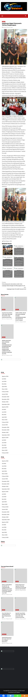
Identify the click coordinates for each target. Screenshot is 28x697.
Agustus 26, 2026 (9, 318)
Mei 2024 (4, 445)
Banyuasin (4, 581)
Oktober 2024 (5, 432)
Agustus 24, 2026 (23, 321)
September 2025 (6, 404)
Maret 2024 (4, 450)
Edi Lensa (4, 27)
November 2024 (5, 429)
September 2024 (6, 435)
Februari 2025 (5, 422)
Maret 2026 (4, 389)
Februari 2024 (5, 452)
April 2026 (4, 386)
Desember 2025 (5, 396)
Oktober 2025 (5, 401)
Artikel (17, 581)
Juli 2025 (4, 409)
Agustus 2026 (5, 376)
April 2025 (4, 417)
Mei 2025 (4, 414)
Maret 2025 (4, 419)
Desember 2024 (5, 427)
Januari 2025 (5, 424)
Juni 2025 (4, 412)
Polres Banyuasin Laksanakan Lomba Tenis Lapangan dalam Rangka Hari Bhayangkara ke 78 (13, 284)
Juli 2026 (4, 378)
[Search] (25, 16)
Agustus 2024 (5, 437)
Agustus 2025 (5, 406)
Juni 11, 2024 (10, 27)
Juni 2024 (4, 442)
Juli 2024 (4, 440)
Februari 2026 (5, 391)
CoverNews (10, 692)
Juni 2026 (4, 381)
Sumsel (3, 21)
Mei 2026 (4, 384)
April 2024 (4, 447)
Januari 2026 (5, 394)
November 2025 (5, 399)
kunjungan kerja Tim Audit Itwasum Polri (16, 288)
